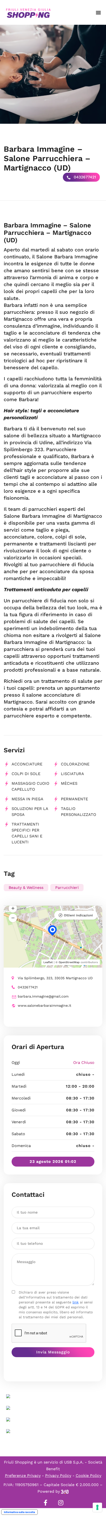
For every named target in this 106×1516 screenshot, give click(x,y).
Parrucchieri (67, 887)
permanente (74, 799)
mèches (69, 783)
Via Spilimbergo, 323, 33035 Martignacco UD (55, 978)
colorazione (75, 764)
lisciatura (72, 773)
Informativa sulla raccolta (19, 1512)
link (75, 1302)
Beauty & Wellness (26, 887)
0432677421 (84, 177)
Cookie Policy (88, 1475)
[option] (53, 74)
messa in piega (27, 799)
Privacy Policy (58, 1475)
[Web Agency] (65, 1491)
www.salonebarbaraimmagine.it (44, 1005)
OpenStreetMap (69, 962)
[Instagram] (61, 1503)
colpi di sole (26, 773)
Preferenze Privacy (23, 1475)
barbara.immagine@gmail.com (43, 996)
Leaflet (48, 962)
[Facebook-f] (45, 1503)
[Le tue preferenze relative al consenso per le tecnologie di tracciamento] (97, 1507)
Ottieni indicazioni (78, 915)
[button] (98, 12)
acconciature (27, 764)
